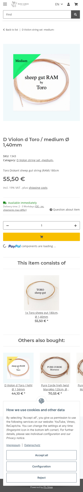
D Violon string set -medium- (35, 160)
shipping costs (38, 187)
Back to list (12, 29)
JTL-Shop (48, 487)
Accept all (41, 455)
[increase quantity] (75, 225)
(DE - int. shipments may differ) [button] (23, 208)
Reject (41, 477)
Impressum (13, 445)
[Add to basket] (6, 42)
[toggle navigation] (5, 2)
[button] (68, 4)
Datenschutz (32, 445)
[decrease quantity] (7, 225)
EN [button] (57, 4)
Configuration (41, 466)
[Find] (75, 14)
